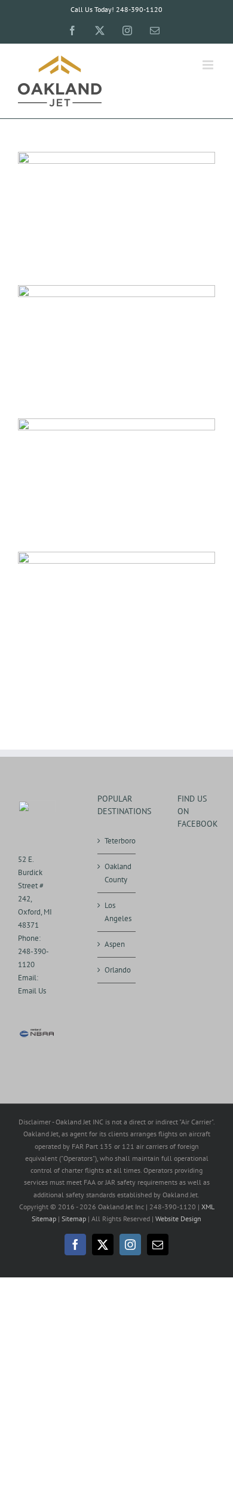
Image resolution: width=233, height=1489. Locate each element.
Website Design (178, 1218)
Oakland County (117, 873)
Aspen (115, 944)
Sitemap (74, 1218)
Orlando (117, 970)
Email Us (32, 991)
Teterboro (117, 841)
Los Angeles (117, 912)
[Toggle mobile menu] (209, 65)
